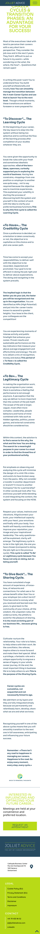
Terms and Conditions (16, 897)
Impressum (12, 905)
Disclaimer (11, 901)
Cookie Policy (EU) (15, 888)
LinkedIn (11, 927)
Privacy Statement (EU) (17, 893)
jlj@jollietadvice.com (16, 923)
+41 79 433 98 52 (14, 918)
